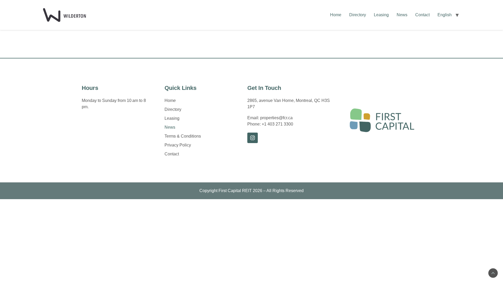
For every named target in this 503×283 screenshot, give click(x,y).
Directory (357, 15)
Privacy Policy (178, 145)
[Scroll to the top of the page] (493, 273)
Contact (422, 15)
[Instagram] (252, 138)
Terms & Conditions (183, 136)
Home (335, 15)
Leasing (381, 15)
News (402, 15)
